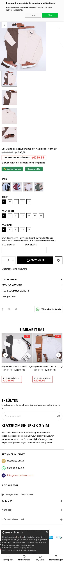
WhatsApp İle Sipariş (51, 309)
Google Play (12, 494)
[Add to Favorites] (58, 260)
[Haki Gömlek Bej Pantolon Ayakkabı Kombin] (38, 186)
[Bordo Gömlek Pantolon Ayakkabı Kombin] (17, 186)
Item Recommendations (15, 290)
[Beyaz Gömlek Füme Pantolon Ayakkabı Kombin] (17, 348)
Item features (10, 279)
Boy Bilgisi (31, 244)
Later (33, 15)
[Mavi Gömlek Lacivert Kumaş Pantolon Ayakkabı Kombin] (6, 186)
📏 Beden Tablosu (12, 169)
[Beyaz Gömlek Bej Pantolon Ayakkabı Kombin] (27, 186)
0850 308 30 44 (15, 460)
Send (58, 416)
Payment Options (12, 285)
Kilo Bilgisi (8, 244)
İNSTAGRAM (27, 494)
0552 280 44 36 (15, 468)
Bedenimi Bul (34, 169)
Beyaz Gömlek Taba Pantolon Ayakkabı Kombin (45, 366)
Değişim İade (9, 296)
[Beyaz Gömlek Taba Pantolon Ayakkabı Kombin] (47, 348)
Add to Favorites (30, 367)
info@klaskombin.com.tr (20, 475)
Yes (50, 15)
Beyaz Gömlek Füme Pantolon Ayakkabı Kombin (15, 366)
